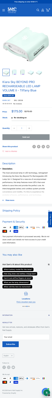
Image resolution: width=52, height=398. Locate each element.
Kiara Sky (6, 100)
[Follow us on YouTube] (13, 367)
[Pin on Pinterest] (38, 146)
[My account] (42, 10)
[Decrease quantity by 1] (14, 128)
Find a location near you (26, 302)
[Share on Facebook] (34, 146)
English (6, 356)
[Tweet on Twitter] (43, 146)
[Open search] (38, 10)
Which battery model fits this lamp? (18, 269)
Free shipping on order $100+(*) (26, 2)
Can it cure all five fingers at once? (17, 278)
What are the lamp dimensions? (16, 282)
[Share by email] (48, 146)
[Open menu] (3, 10)
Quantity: (6, 128)
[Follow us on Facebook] (4, 367)
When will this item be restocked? (17, 287)
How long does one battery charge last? (20, 274)
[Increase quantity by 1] (29, 128)
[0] (47, 10)
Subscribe (10, 344)
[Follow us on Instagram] (8, 367)
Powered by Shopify (9, 393)
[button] (9, 151)
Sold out (26, 137)
